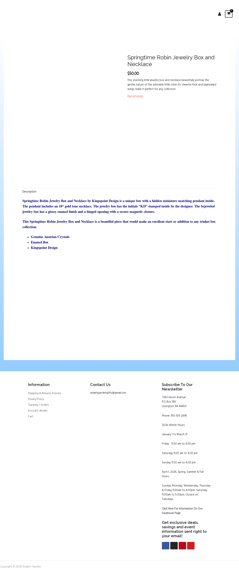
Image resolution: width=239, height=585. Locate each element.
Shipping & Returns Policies (44, 393)
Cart (30, 416)
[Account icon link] (219, 14)
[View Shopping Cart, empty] (228, 13)
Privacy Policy (36, 399)
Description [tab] (29, 192)
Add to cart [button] (35, 333)
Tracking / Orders (38, 405)
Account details (37, 411)
